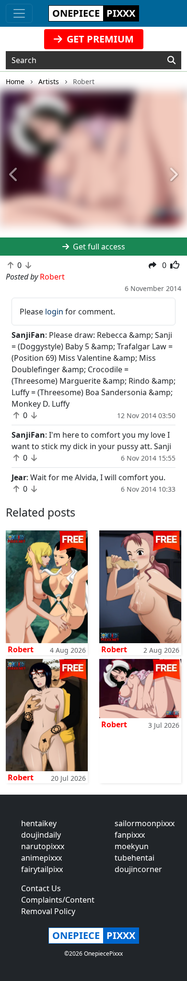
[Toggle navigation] (19, 13)
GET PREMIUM (99, 38)
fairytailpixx (42, 869)
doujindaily (41, 835)
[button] (14, 175)
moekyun (132, 846)
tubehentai (134, 857)
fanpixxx (130, 835)
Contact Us (41, 888)
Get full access (98, 246)
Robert (21, 649)
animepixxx (41, 857)
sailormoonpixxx (145, 823)
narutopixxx (42, 846)
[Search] (171, 60)
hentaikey (39, 823)
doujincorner (138, 869)
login (54, 311)
